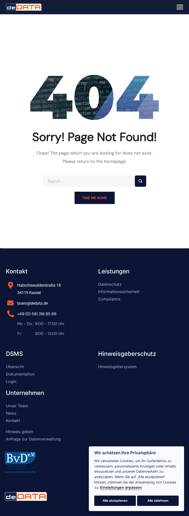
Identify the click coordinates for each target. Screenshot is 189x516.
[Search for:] (94, 181)
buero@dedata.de (32, 303)
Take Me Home (94, 198)
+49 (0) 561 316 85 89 (36, 313)
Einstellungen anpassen (121, 487)
